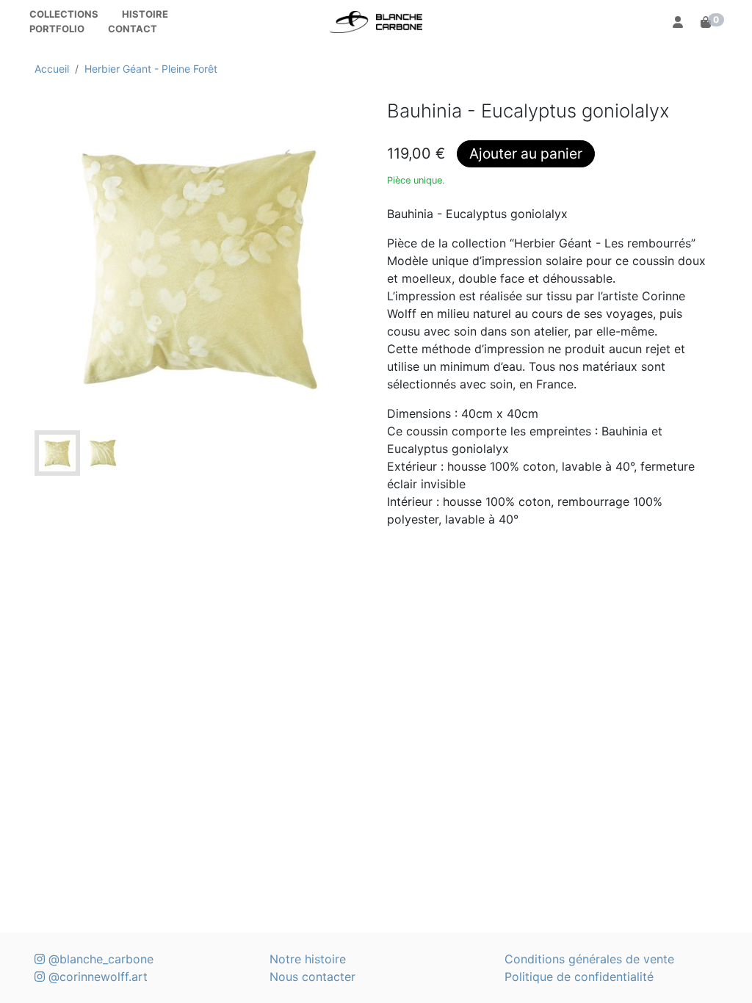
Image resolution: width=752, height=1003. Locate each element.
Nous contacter (312, 976)
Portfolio (56, 29)
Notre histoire (308, 959)
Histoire (145, 14)
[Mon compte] (678, 22)
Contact (132, 29)
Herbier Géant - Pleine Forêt (150, 68)
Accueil (52, 68)
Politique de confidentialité (579, 976)
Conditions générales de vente (589, 959)
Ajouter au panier (525, 153)
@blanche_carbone (99, 959)
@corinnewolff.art (96, 976)
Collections (63, 14)
